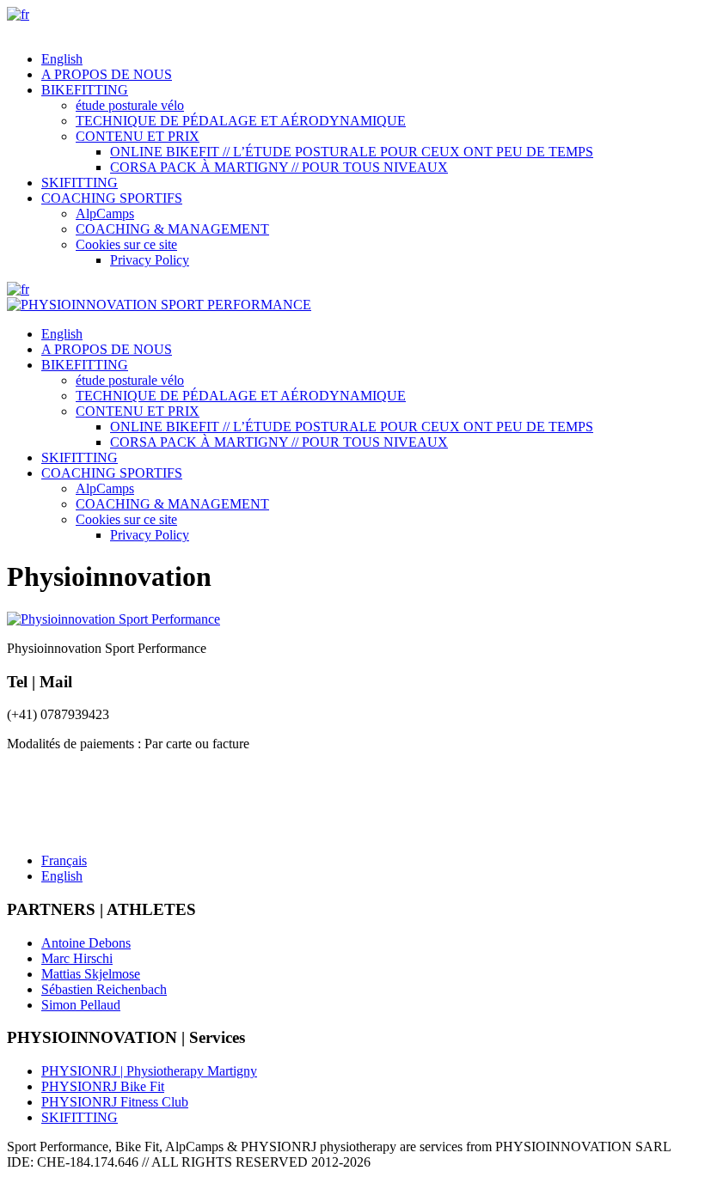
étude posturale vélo (130, 105)
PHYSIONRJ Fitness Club (114, 1102)
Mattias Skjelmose (90, 974)
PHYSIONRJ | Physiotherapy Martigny (149, 1071)
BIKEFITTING (84, 89)
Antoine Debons (86, 943)
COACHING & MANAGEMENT (172, 229)
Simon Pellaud (80, 1004)
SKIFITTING (79, 182)
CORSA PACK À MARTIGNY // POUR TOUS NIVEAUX (279, 167)
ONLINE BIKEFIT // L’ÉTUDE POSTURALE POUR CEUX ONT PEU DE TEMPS (351, 151)
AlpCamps (105, 213)
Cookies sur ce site (126, 244)
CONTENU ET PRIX (137, 136)
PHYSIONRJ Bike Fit (102, 1086)
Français (64, 860)
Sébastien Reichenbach (104, 989)
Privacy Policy (149, 260)
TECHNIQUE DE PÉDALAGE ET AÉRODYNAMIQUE (241, 120)
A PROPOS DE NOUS (106, 74)
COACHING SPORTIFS (111, 198)
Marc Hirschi (77, 958)
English (62, 59)
